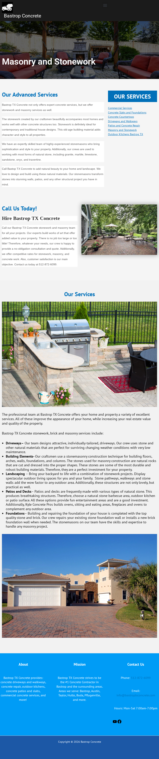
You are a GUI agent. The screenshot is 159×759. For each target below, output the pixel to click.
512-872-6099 (140, 678)
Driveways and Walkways (122, 121)
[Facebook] (119, 723)
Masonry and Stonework (122, 130)
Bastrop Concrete (22, 16)
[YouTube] (114, 723)
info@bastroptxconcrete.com (136, 695)
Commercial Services (120, 108)
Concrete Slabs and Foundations (127, 112)
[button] (105, 5)
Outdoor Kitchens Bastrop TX (125, 134)
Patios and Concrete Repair (124, 125)
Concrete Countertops (121, 117)
